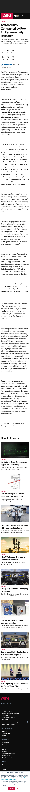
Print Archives (5, 742)
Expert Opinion (6, 744)
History (4, 769)
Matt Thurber (7, 65)
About (3, 765)
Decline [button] (18, 788)
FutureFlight (5, 720)
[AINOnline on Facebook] (1, 704)
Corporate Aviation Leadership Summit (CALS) (14, 722)
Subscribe (4, 731)
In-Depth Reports (6, 747)
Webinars (4, 751)
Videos (4, 749)
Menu (24, 16)
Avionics (3, 21)
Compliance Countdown (8, 758)
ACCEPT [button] (11, 788)
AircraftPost (5, 715)
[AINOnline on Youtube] (4, 704)
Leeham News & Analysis (8, 724)
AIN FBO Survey (6, 711)
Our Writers (5, 767)
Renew (4, 735)
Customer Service (6, 733)
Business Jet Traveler (7, 717)
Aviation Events (6, 755)
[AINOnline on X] (7, 704)
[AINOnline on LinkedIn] (10, 704)
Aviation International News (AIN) (10, 713)
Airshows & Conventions (8, 753)
